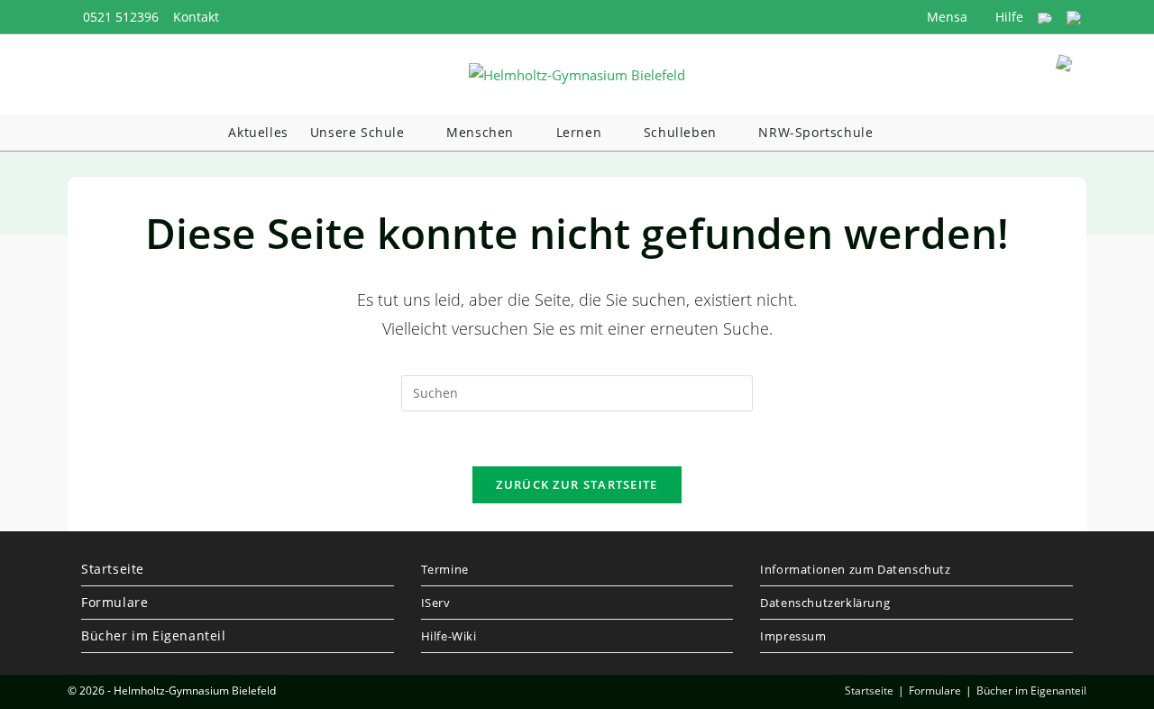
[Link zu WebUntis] (1045, 16)
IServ (436, 602)
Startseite (112, 568)
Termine (445, 569)
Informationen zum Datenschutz (855, 569)
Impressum (793, 636)
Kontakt (196, 16)
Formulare (114, 602)
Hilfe (1007, 16)
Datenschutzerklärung (825, 602)
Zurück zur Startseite (576, 484)
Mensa (945, 16)
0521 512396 (121, 16)
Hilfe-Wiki (449, 636)
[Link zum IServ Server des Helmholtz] (1073, 16)
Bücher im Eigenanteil (153, 635)
